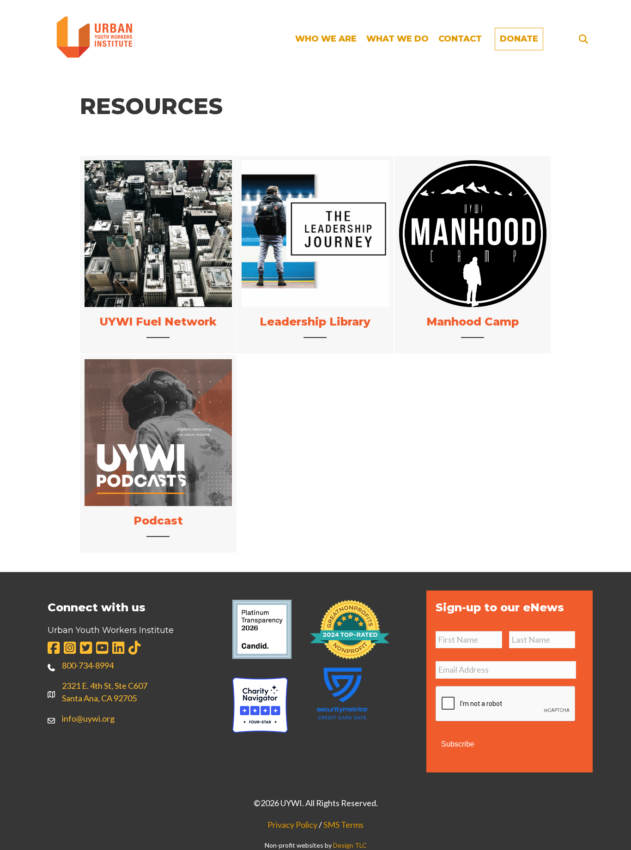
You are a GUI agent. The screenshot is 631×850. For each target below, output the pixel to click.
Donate (519, 39)
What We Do (397, 39)
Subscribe (457, 744)
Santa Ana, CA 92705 (99, 698)
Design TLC (350, 845)
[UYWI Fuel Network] (158, 255)
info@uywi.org (88, 718)
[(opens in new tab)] (349, 628)
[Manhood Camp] (472, 255)
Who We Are (326, 39)
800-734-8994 (88, 665)
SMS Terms (343, 825)
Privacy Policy (292, 825)
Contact (460, 39)
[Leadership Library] (315, 255)
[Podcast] (158, 454)
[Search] (581, 39)
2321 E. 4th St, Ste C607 (104, 686)
